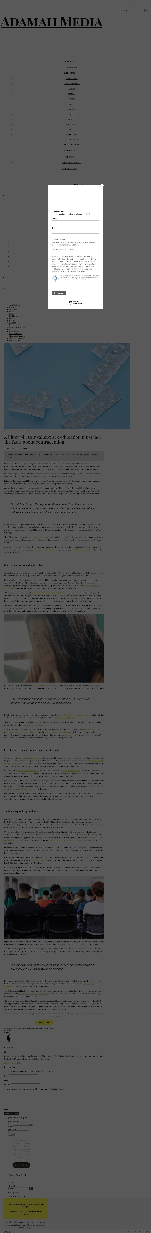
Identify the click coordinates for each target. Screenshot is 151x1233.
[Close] (102, 185)
